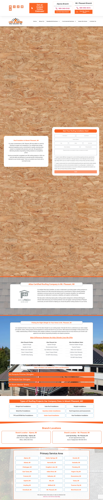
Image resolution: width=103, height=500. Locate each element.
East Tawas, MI (27, 471)
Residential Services (52, 21)
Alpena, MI (27, 458)
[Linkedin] (22, 6)
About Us (41, 21)
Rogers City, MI (76, 471)
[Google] (10, 9)
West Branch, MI (76, 490)
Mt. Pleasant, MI (51, 490)
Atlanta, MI (27, 462)
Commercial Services (68, 21)
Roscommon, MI (76, 476)
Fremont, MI (27, 476)
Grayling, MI (27, 485)
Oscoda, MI (76, 458)
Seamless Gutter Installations (52, 411)
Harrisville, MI (51, 462)
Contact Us (93, 21)
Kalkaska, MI (51, 476)
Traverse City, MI (76, 485)
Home (35, 21)
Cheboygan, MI (27, 467)
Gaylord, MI (27, 480)
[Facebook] (10, 6)
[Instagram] (14, 6)
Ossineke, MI (76, 462)
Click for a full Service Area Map (51, 496)
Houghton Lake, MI (51, 467)
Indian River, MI (51, 471)
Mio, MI (51, 480)
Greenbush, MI (27, 490)
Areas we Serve (82, 21)
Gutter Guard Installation (51, 415)
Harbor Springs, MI (51, 458)
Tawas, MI (76, 480)
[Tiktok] (18, 6)
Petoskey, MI (76, 467)
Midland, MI (51, 485)
